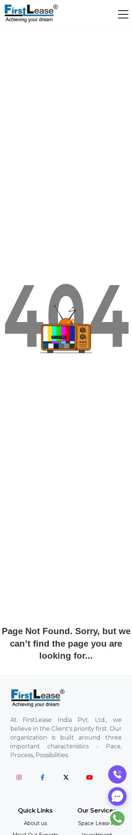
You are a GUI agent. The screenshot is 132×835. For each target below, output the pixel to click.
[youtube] (89, 777)
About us (35, 823)
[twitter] (66, 777)
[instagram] (19, 777)
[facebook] (43, 777)
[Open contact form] (117, 796)
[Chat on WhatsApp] (117, 818)
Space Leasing (96, 823)
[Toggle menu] (123, 14)
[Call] (117, 774)
